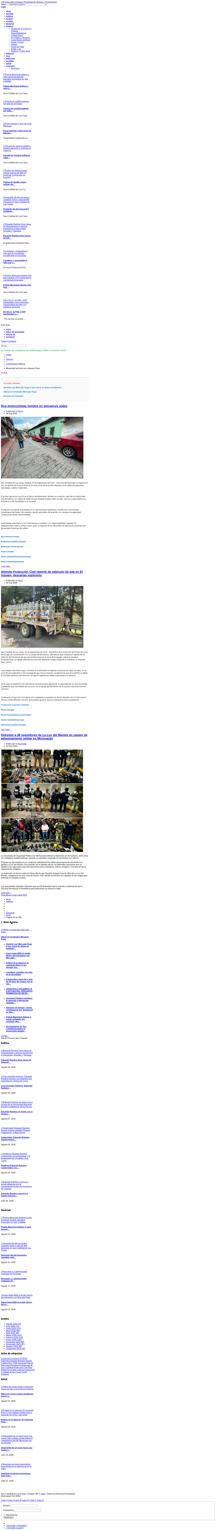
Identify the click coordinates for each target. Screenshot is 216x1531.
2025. (43, 1494)
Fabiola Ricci (7, 1363)
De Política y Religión (20, 38)
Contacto (10, 66)
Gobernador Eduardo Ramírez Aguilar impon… (15, 1138)
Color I (4, 1500)
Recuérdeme (12, 1515)
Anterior (9, 901)
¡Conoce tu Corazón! (13, 396)
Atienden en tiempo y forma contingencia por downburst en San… (19, 1010)
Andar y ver (16, 49)
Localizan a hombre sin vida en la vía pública (19, 973)
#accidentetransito (10, 536)
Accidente (5, 1359)
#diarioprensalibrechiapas (13, 541)
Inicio (8, 11)
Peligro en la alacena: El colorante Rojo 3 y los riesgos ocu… (17, 965)
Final (8, 915)
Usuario (6, 1505)
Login (3, 7)
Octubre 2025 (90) (14, 1346)
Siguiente (10, 913)
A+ (2, 373)
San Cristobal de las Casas (18, 1371)
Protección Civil (21, 1367)
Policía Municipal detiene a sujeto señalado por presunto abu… (18, 1019)
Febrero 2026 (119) (14, 1337)
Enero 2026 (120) (14, 1340)
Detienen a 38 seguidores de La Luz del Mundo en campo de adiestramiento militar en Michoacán (44, 736)
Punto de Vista (17, 47)
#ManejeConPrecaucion (12, 546)
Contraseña (8, 1510)
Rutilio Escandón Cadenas (13, 1370)
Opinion (9, 26)
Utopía (14, 44)
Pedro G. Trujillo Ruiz (20, 51)
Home (8, 355)
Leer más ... (6, 566)
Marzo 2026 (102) (14, 1335)
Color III (17, 1500)
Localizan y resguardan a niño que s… (15, 261)
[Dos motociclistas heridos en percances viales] (42, 478)
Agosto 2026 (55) (13, 1324)
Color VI (40, 1500)
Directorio (15, 68)
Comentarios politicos (20, 40)
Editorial (10, 53)
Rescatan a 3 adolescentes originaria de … (13, 1280)
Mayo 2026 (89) (13, 1331)
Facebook (11, 341)
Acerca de (10, 334)
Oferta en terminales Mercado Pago (20, 392)
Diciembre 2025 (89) (15, 1342)
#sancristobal (7, 551)
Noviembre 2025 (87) (15, 1344)
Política (9, 16)
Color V (32, 1500)
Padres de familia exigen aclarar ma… (14, 183)
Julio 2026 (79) (12, 1326)
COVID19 (22, 1359)
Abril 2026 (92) (12, 1333)
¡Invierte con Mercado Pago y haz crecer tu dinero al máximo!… (19, 946)
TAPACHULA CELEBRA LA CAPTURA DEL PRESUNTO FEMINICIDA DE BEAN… (19, 991)
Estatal (9, 19)
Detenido (5, 1361)
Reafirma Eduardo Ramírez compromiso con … (13, 1166)
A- (7, 373)
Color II (10, 1500)
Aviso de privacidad (15, 332)
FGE (15, 1363)
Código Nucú (17, 35)
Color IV (25, 1500)
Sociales (10, 61)
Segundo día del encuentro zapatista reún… (14, 1256)
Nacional (10, 24)
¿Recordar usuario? (15, 1528)
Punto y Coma (17, 42)
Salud (8, 63)
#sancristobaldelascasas (12, 561)
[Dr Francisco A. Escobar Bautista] (4, 1036)
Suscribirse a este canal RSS (14, 895)
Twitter (4, 341)
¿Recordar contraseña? (16, 1525)
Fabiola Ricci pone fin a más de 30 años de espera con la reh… (19, 981)
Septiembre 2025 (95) (15, 1349)
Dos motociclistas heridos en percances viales (34, 406)
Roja (8, 56)
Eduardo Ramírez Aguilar (21, 1361)
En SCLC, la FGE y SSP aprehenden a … (14, 313)
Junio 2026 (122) (13, 1328)
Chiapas (14, 1359)
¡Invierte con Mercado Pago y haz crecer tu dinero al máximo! (32, 387)
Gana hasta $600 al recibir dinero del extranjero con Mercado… (18, 955)
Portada (9, 14)
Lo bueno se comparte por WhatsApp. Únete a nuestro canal (33, 350)
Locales (9, 21)
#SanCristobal (7, 709)
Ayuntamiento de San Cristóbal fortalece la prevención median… (16, 1029)
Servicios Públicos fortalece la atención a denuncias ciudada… (19, 1000)
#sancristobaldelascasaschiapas (16, 556)
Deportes (10, 58)
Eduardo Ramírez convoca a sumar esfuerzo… (14, 1194)
